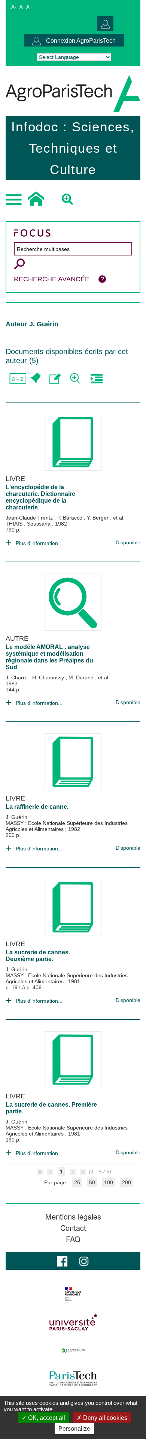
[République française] (73, 1294)
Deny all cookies (104, 1418)
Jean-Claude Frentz (30, 518)
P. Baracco (70, 518)
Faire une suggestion (55, 378)
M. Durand (82, 677)
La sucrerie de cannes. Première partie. (51, 1108)
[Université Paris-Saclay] (73, 1322)
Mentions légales (73, 1216)
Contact (73, 1228)
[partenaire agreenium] (73, 1350)
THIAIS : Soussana (29, 524)
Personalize (74, 1428)
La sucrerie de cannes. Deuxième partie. (38, 955)
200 (126, 1182)
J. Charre (17, 677)
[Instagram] (83, 1260)
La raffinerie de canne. (37, 807)
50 (92, 1182)
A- (13, 7)
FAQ (73, 1239)
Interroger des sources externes (96, 378)
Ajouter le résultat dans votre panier (34, 378)
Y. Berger (98, 518)
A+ (29, 7)
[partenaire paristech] (73, 1378)
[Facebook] (62, 1260)
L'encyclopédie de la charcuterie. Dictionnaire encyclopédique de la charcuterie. (40, 497)
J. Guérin (16, 817)
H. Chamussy (49, 677)
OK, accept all (46, 1418)
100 (108, 1182)
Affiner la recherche (75, 378)
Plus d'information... (39, 543)
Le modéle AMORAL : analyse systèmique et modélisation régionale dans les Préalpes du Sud (49, 657)
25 (77, 1182)
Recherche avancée (51, 279)
